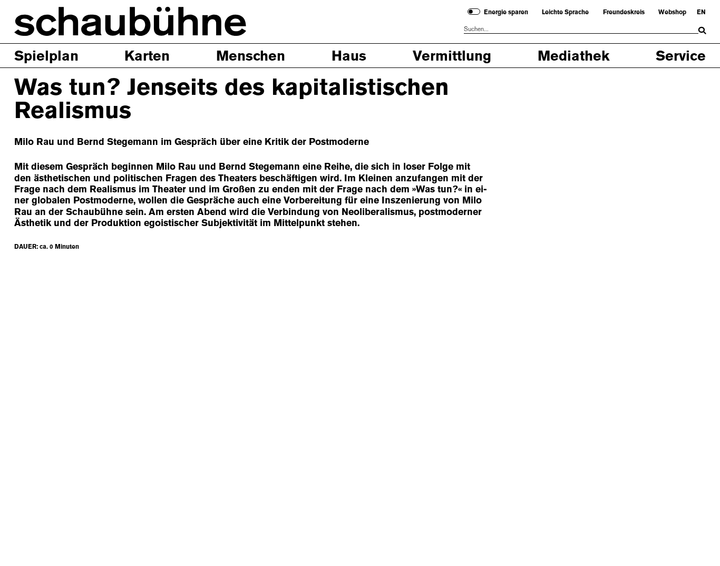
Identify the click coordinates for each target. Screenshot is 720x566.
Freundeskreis (624, 12)
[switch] (474, 11)
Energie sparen (506, 12)
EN (701, 12)
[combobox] (581, 29)
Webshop (672, 12)
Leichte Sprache (565, 12)
